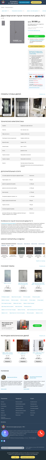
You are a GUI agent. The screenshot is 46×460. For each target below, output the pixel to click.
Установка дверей (34, 408)
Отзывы (2, 410)
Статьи (2, 408)
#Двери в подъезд (5, 300)
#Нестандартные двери (6, 303)
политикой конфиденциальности (36, 40)
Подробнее (37, 325)
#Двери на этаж (39, 312)
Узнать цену (8, 115)
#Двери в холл (5, 312)
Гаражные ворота (19, 408)
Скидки (2, 401)
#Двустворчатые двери (16, 296)
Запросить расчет (36, 2)
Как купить (3, 403)
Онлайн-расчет (33, 401)
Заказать (36, 36)
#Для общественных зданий (7, 306)
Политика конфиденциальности (6, 418)
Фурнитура (18, 414)
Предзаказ (9, 290)
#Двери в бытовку (21, 309)
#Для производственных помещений (35, 309)
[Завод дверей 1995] (3, 2)
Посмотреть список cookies (28, 457)
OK (15, 457)
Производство (33, 403)
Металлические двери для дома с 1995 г (16, 426)
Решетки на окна (19, 406)
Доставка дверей (34, 406)
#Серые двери (40, 300)
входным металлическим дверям (8, 223)
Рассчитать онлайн (24, 2)
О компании (3, 406)
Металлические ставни (21, 410)
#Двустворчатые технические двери (17, 312)
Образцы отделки (19, 412)
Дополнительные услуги (34, 87)
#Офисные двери (14, 300)
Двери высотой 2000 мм (12, 377)
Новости (3, 412)
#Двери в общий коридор (28, 303)
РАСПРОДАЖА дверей (20, 403)
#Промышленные (27, 306)
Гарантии (32, 410)
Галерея (32, 414)
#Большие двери (30, 312)
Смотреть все (42, 94)
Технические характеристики (34, 30)
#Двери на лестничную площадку (9, 309)
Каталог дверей (19, 401)
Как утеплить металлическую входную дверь (36, 377)
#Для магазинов (18, 306)
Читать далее (3, 389)
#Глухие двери (32, 300)
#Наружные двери (36, 296)
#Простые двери (23, 300)
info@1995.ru (15, 1)
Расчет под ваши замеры (36, 46)
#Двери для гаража (17, 303)
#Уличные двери (26, 296)
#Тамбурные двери (6, 296)
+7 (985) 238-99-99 (14, 3)
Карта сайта (3, 414)
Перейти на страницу (40, 260)
